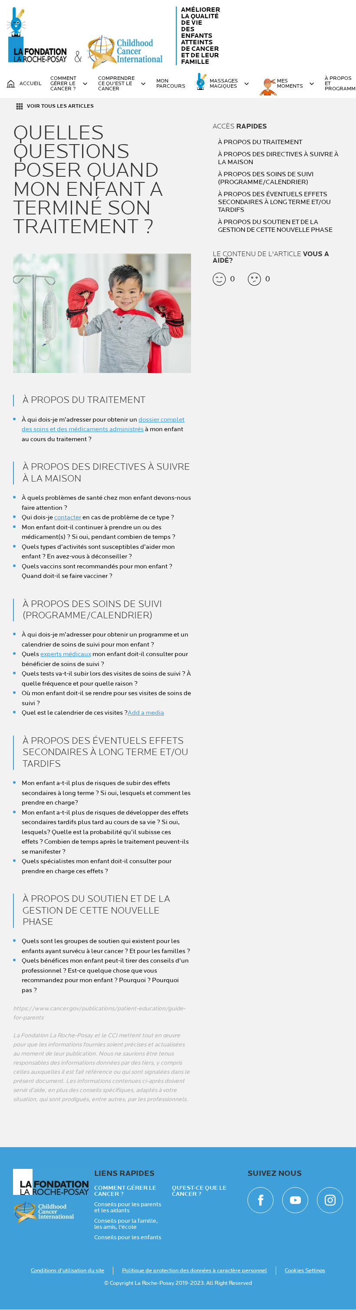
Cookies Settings (305, 1270)
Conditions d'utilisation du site (67, 1270)
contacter (67, 517)
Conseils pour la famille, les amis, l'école (126, 1224)
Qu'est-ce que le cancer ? (199, 1191)
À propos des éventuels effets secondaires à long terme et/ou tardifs (274, 202)
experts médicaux (65, 654)
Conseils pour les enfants (127, 1237)
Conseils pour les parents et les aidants (127, 1207)
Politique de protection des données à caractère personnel (194, 1270)
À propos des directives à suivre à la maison (278, 158)
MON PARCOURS (170, 84)
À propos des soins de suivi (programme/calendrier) (265, 178)
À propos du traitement (260, 142)
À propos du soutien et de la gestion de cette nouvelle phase (275, 226)
